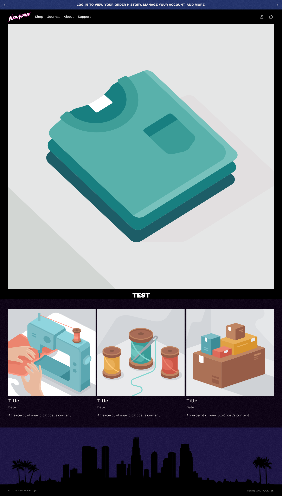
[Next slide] (277, 4)
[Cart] (270, 16)
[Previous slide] (4, 4)
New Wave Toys (27, 490)
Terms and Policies (260, 490)
